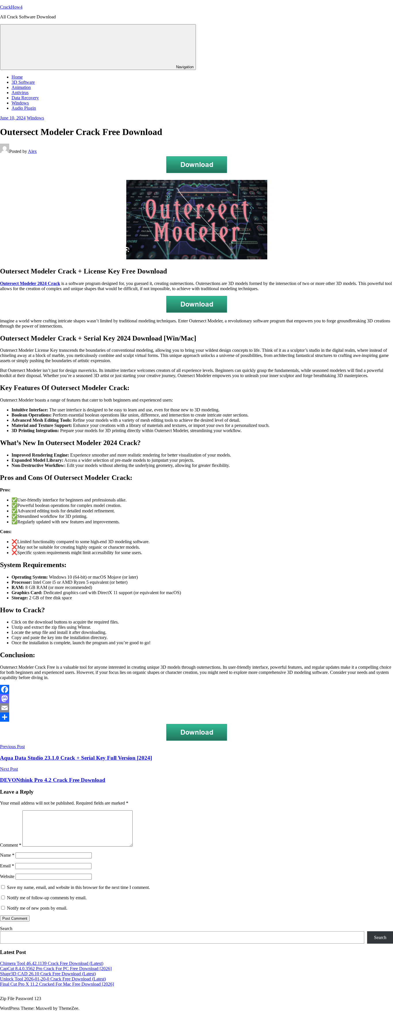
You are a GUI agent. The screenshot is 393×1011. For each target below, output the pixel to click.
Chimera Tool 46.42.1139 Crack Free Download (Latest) (51, 963)
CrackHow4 (11, 7)
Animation (21, 87)
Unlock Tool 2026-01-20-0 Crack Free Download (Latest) (53, 978)
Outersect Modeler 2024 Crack (30, 283)
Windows (20, 102)
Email (7, 865)
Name (7, 855)
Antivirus (20, 92)
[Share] (196, 717)
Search (6, 928)
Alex (32, 151)
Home (17, 77)
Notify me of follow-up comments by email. (47, 897)
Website (7, 876)
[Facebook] (196, 689)
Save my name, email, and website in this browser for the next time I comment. (78, 887)
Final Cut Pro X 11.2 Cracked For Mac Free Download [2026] (57, 984)
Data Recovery (25, 97)
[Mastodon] (196, 698)
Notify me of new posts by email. (37, 908)
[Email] (196, 707)
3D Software (23, 82)
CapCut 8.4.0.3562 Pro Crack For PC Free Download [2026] (56, 968)
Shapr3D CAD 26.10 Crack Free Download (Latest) (48, 973)
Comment (10, 845)
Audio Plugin (24, 108)
